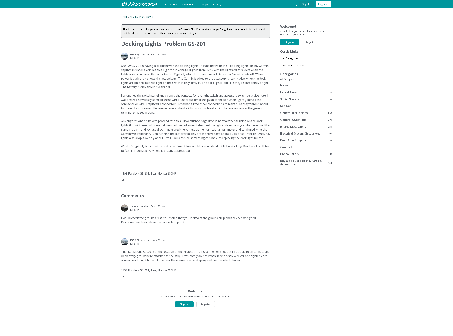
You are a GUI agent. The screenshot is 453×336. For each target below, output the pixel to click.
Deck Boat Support (306, 140)
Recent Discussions (293, 65)
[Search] (295, 4)
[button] (123, 181)
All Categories (290, 58)
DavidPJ (134, 54)
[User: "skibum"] (124, 208)
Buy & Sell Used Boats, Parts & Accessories (306, 162)
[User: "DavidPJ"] (124, 56)
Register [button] (205, 304)
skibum (134, 206)
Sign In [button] (184, 304)
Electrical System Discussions (306, 133)
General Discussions (306, 113)
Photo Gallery (306, 154)
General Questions (306, 119)
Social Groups (306, 99)
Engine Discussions (306, 126)
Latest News (306, 92)
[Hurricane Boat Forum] (139, 4)
